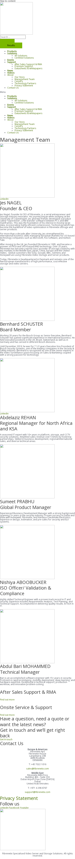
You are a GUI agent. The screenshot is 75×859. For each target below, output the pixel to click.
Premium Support (24, 66)
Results (11, 45)
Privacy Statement (24, 85)
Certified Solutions (24, 57)
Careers (19, 81)
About (10, 74)
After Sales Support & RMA (28, 64)
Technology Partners (25, 83)
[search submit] (7, 41)
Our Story (20, 77)
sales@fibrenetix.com (37, 768)
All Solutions (21, 55)
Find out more (7, 699)
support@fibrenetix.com (37, 792)
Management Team (25, 79)
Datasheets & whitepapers (28, 68)
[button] (37, 92)
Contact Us (13, 87)
